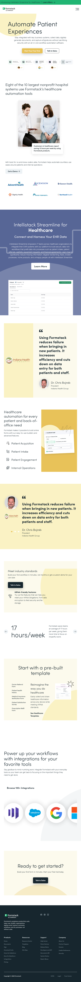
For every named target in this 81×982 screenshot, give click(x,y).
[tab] (11, 534)
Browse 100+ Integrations (20, 787)
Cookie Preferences (64, 950)
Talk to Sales (15, 585)
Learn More (40, 266)
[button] (8, 631)
